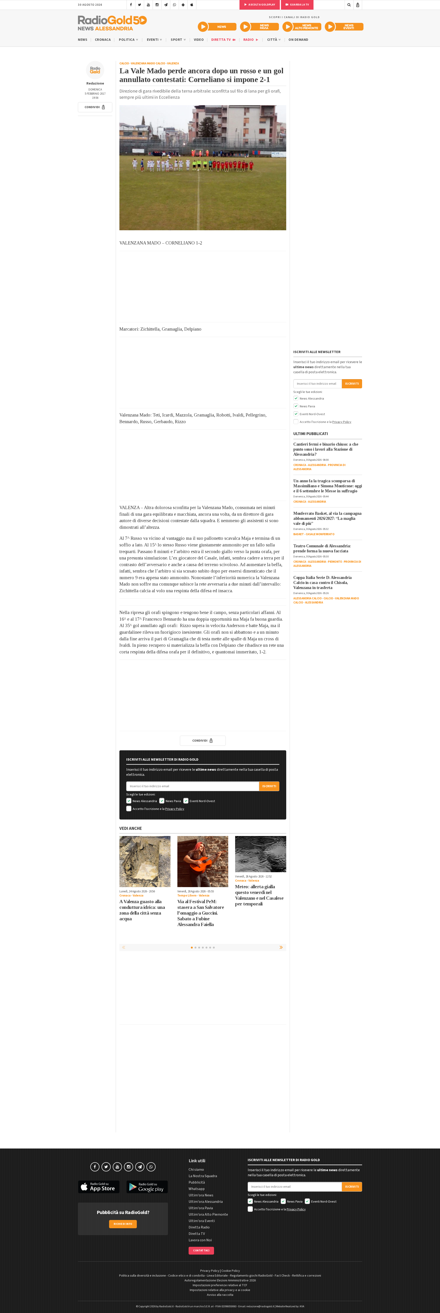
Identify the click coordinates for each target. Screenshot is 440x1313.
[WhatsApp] (174, 4)
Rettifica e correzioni (306, 1275)
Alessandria (317, 465)
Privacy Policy (174, 809)
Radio (249, 39)
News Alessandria (144, 801)
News (82, 39)
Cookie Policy (230, 1271)
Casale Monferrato (320, 534)
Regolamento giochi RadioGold (251, 1275)
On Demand (298, 39)
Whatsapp (197, 1188)
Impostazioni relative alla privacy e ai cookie (220, 1290)
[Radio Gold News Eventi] (344, 27)
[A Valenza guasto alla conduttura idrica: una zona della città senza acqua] (144, 861)
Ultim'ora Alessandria (206, 1201)
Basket (298, 534)
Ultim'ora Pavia (201, 1208)
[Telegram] (166, 4)
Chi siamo (196, 1169)
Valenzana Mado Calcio (148, 63)
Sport (177, 39)
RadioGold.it (166, 1306)
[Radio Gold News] (217, 27)
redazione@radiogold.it (260, 1306)
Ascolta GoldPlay (261, 5)
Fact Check (282, 1275)
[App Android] (183, 4)
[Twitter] (139, 4)
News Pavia (173, 801)
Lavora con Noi (200, 1240)
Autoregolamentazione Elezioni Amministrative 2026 (220, 1280)
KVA (302, 1306)
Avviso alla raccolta (220, 1295)
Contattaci (201, 1250)
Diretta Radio (199, 1227)
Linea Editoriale (217, 1275)
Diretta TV (221, 39)
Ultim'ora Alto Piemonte (208, 1214)
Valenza (173, 63)
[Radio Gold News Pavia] (259, 27)
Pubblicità (197, 1182)
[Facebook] (131, 4)
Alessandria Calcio (307, 598)
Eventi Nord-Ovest (202, 801)
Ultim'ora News (201, 1195)
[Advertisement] (202, 287)
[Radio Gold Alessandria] (112, 22)
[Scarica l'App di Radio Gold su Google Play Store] (147, 1187)
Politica (127, 39)
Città (272, 39)
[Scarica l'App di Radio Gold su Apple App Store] (99, 1187)
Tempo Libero (187, 896)
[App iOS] (192, 4)
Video (199, 39)
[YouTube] (148, 4)
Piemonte (335, 562)
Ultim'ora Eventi (202, 1220)
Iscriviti (269, 786)
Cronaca (103, 39)
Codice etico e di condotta (186, 1275)
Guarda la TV (299, 5)
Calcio (124, 63)
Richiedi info (123, 1224)
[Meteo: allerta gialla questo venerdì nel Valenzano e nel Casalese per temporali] (260, 854)
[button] (95, 107)
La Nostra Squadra (203, 1176)
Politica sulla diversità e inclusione (142, 1275)
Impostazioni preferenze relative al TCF (220, 1285)
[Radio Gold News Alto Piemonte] (302, 27)
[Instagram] (157, 4)
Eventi (153, 39)
